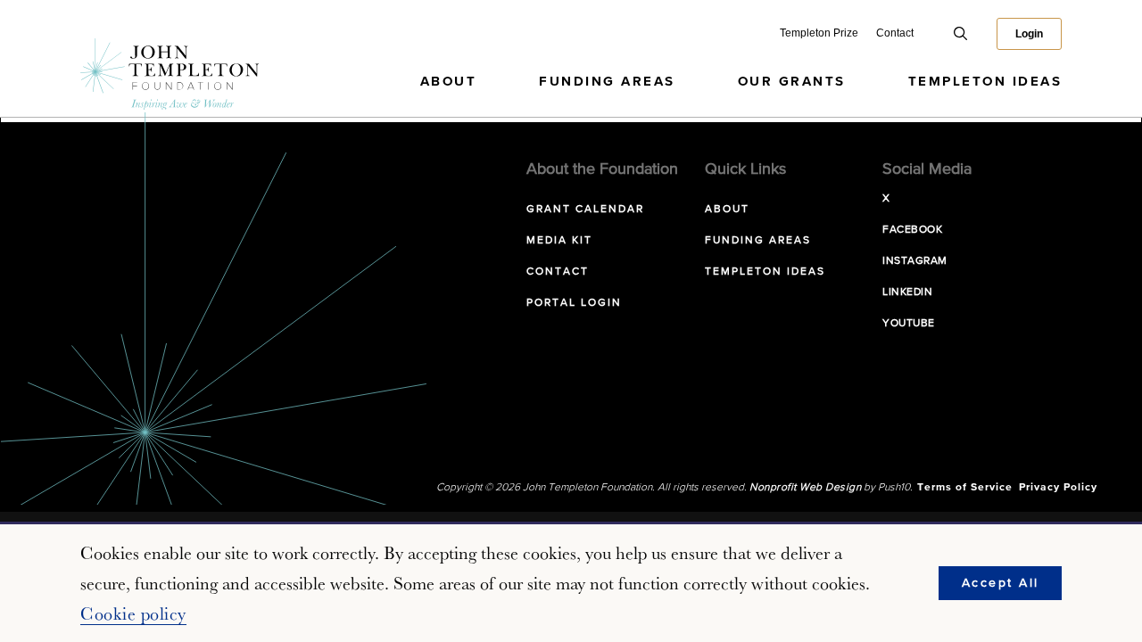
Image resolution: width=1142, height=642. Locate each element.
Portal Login (574, 303)
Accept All (1000, 583)
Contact (895, 33)
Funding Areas (607, 81)
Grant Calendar (585, 209)
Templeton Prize (819, 33)
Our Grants (792, 81)
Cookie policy (133, 613)
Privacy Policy (1058, 487)
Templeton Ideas (985, 81)
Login (1029, 34)
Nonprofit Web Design (805, 487)
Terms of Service (965, 487)
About (448, 81)
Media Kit (559, 240)
